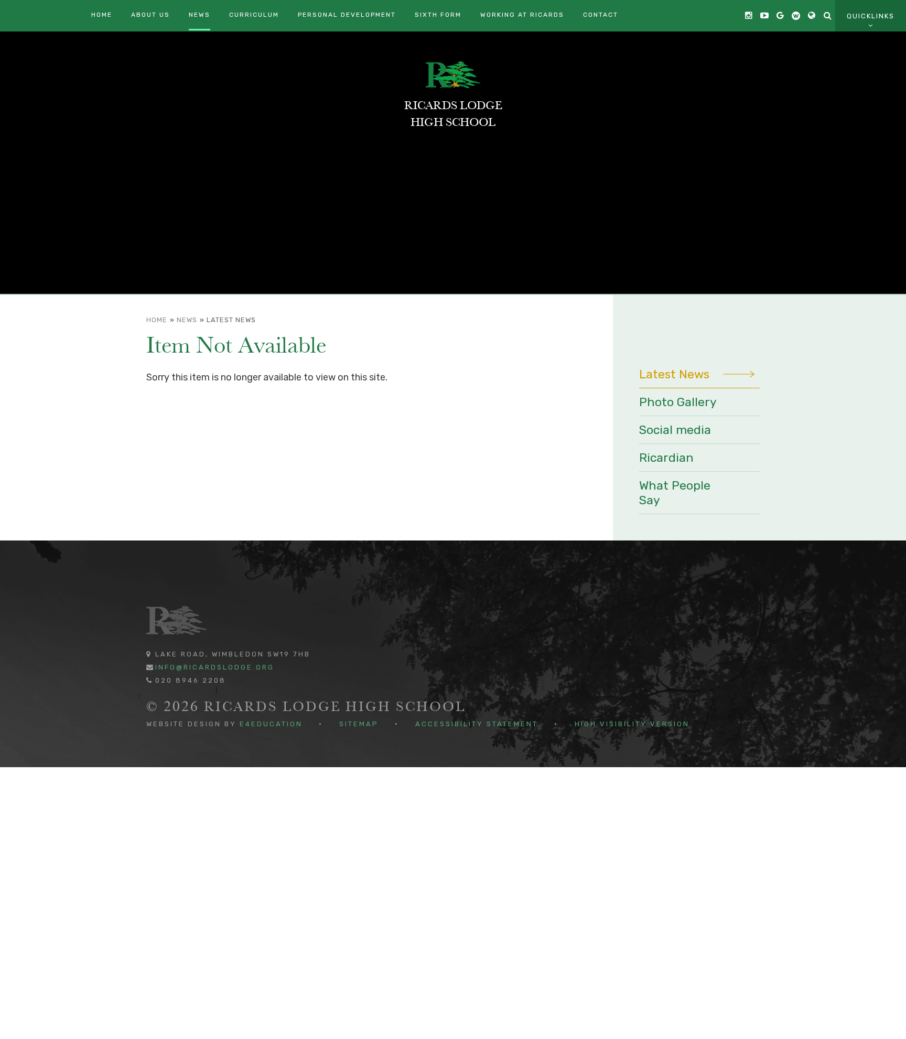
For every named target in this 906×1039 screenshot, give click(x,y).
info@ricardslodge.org (214, 667)
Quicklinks (870, 16)
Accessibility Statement (476, 724)
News (187, 320)
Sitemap (359, 724)
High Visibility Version (632, 724)
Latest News (231, 320)
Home (156, 320)
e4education (271, 724)
